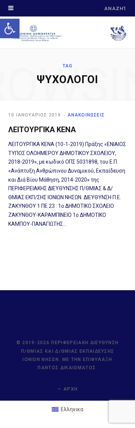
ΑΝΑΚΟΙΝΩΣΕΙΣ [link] (86, 115)
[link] (10, 28)
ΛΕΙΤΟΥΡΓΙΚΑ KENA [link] (42, 129)
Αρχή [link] (70, 389)
